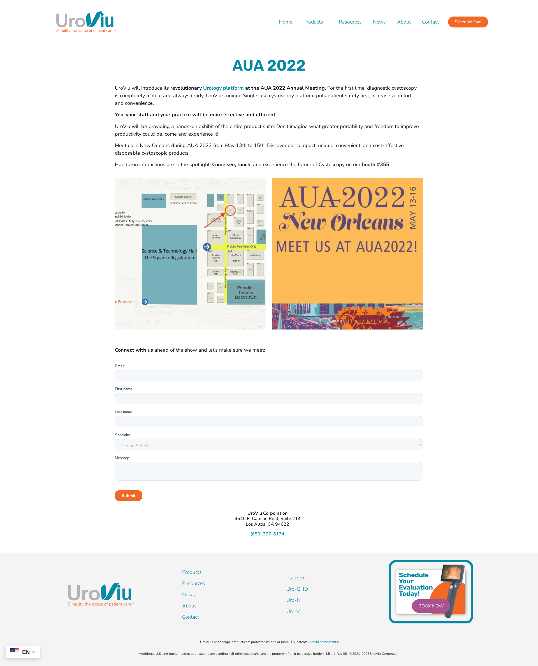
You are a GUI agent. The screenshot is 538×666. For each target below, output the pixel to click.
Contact (430, 21)
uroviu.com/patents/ (324, 642)
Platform (295, 577)
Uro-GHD (297, 589)
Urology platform (224, 88)
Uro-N (293, 600)
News (379, 21)
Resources (350, 21)
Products (192, 572)
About (404, 21)
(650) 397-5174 (267, 534)
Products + (315, 21)
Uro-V (293, 611)
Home (285, 21)
